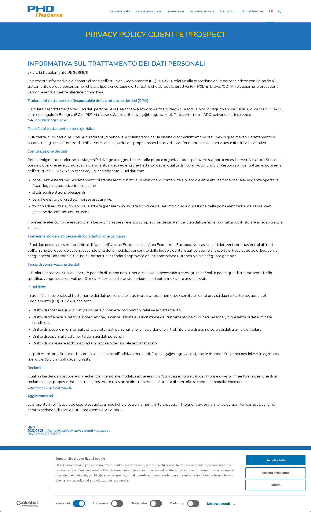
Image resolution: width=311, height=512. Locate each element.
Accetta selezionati (276, 473)
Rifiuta (276, 485)
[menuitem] (120, 11)
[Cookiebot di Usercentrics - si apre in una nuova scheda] (27, 504)
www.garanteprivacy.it (52, 388)
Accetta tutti (276, 460)
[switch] (117, 503)
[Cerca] (279, 11)
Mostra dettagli (218, 503)
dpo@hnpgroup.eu (52, 120)
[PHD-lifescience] (45, 11)
